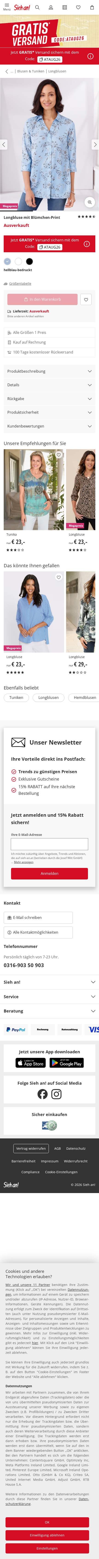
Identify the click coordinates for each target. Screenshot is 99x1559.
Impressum (49, 1161)
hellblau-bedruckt (18, 270)
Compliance (30, 1172)
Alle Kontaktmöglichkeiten (35, 932)
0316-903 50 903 (24, 965)
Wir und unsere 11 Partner (28, 1285)
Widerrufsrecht (75, 1161)
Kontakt (12, 903)
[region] (49, 1411)
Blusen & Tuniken (30, 71)
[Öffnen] (90, 56)
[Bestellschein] (65, 7)
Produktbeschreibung (26, 371)
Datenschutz (76, 1148)
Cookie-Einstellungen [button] (61, 1172)
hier (35, 1343)
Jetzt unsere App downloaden (49, 1051)
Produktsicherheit (23, 412)
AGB (57, 1148)
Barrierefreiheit (23, 1161)
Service (11, 996)
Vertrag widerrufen (31, 1148)
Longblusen (57, 71)
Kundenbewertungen (25, 426)
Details (13, 384)
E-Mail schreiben (25, 919)
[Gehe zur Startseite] (22, 7)
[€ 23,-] (34, 489)
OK (47, 1522)
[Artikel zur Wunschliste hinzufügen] (86, 299)
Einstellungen (47, 1548)
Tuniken (16, 697)
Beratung (13, 1011)
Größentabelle (20, 283)
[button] (7, 7)
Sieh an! (12, 982)
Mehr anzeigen (23, 862)
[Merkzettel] (78, 7)
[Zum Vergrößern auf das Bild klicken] (89, 202)
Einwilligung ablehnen (47, 1535)
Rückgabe (15, 398)
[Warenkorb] (92, 7)
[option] (7, 261)
